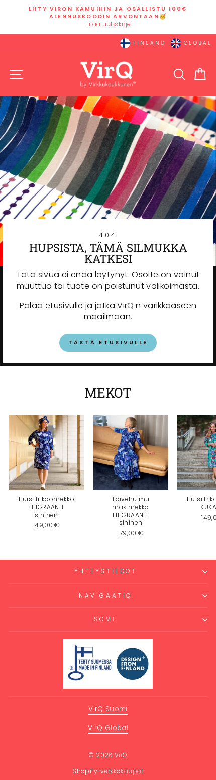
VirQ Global (108, 728)
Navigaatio (105, 596)
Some (105, 619)
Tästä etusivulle (108, 342)
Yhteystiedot (105, 571)
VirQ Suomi (108, 709)
